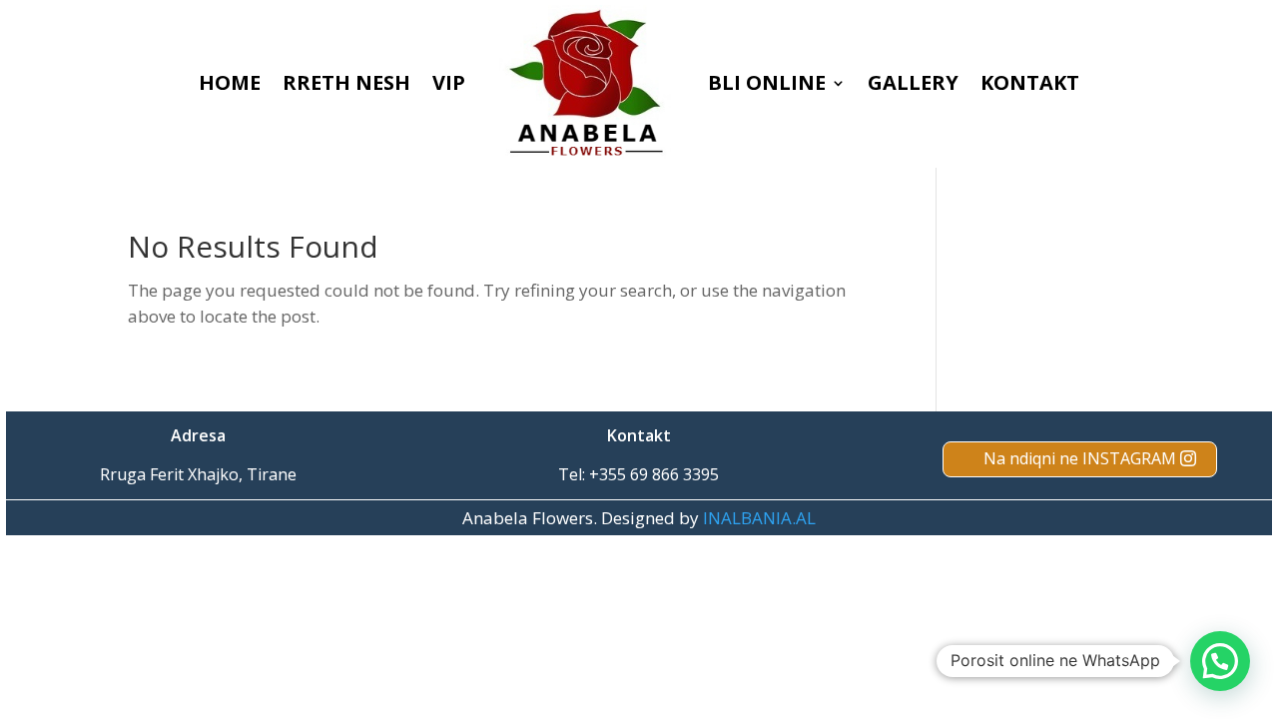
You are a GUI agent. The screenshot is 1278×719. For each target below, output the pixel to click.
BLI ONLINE (767, 82)
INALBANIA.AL (759, 517)
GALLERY (913, 82)
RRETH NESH (346, 82)
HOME (230, 82)
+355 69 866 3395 (654, 474)
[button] (1220, 661)
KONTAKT (1029, 82)
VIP (448, 82)
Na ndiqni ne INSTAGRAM (1079, 458)
